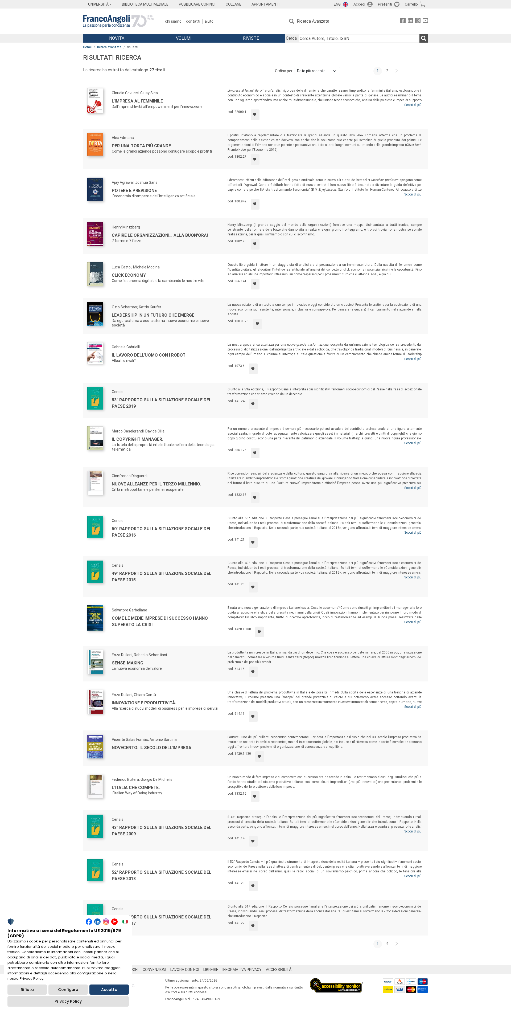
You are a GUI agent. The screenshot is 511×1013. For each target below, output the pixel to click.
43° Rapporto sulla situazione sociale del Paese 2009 (161, 830)
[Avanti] (397, 71)
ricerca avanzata (109, 47)
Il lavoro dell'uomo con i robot (149, 355)
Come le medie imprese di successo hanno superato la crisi (160, 621)
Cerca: (292, 38)
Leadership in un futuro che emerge (153, 315)
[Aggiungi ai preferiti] (255, 114)
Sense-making (127, 662)
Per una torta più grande (141, 145)
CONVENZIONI (154, 969)
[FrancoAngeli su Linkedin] (410, 21)
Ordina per (283, 71)
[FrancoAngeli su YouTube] (425, 21)
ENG (337, 4)
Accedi (359, 4)
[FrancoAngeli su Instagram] (418, 21)
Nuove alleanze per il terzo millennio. (156, 484)
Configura (68, 989)
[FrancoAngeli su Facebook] (403, 21)
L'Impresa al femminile (137, 101)
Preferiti (385, 4)
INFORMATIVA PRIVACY (242, 969)
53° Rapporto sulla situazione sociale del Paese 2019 (161, 403)
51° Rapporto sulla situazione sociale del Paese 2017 (161, 920)
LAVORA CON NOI (184, 969)
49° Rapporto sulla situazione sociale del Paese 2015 (161, 576)
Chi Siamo (173, 21)
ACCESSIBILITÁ (278, 969)
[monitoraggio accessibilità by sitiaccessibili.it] (336, 981)
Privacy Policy (68, 1001)
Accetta (109, 989)
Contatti (193, 21)
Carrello (411, 4)
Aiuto (209, 21)
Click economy (129, 275)
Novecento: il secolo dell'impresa (151, 747)
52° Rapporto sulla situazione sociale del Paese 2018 (161, 875)
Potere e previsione (134, 190)
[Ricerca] (423, 38)
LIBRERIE (210, 969)
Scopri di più (413, 105)
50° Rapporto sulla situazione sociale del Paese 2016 (161, 532)
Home (87, 47)
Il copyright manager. (137, 439)
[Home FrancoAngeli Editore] (118, 21)
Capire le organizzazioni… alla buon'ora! (160, 235)
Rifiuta (27, 989)
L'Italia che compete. (136, 787)
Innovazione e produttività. (144, 702)
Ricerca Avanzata (313, 21)
